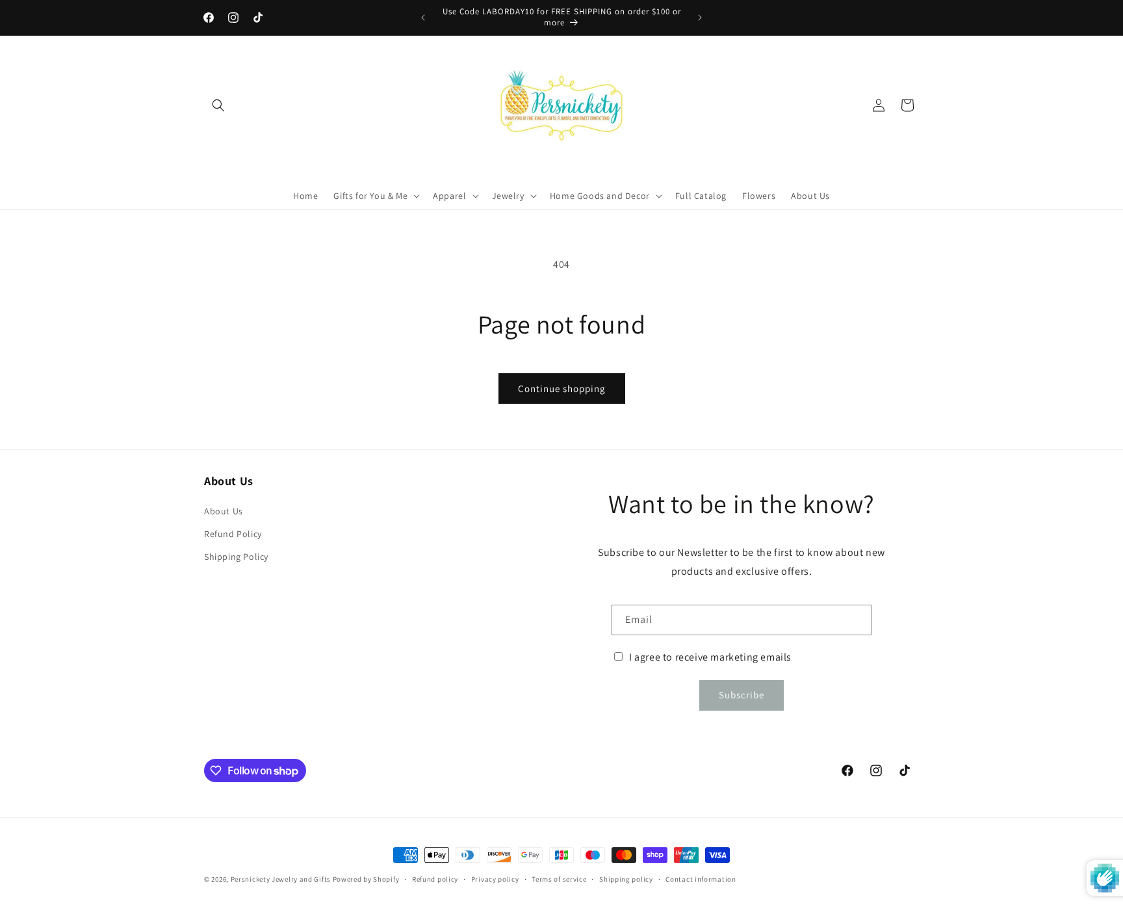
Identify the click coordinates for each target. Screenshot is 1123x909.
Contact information (700, 879)
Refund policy (435, 879)
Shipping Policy (236, 556)
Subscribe (741, 695)
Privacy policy (495, 879)
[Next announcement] (700, 17)
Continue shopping (562, 388)
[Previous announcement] (423, 17)
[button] (218, 105)
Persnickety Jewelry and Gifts (281, 879)
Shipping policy (626, 879)
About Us (223, 511)
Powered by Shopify (366, 879)
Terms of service (559, 879)
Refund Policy (233, 534)
